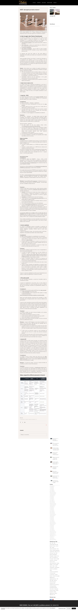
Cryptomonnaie (52, 551)
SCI (54, 594)
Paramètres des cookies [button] (62, 608)
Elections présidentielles (53, 554)
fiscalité (26, 419)
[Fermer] (76, 608)
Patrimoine (55, 580)
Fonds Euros (51, 560)
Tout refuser (68, 608)
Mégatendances (52, 577)
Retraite (55, 591)
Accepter (74, 608)
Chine (57, 548)
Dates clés (56, 551)
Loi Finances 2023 (52, 573)
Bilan (57, 544)
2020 (50, 543)
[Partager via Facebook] (20, 422)
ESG (56, 553)
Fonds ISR (55, 560)
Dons (54, 553)
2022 (52, 543)
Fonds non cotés (52, 561)
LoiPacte (56, 574)
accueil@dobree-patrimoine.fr (44, 605)
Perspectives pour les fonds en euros (55, 584)
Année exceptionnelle (53, 544)
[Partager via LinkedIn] (24, 422)
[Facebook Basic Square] (50, 599)
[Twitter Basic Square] (51, 599)
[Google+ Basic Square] (53, 599)
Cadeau (53, 547)
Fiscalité (58, 558)
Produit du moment (52, 590)
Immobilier (56, 564)
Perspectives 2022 (52, 583)
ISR (54, 564)
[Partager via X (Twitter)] (22, 422)
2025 (54, 543)
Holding (58, 563)
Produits (57, 590)
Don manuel (51, 553)
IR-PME (51, 564)
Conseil (51, 550)
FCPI (50, 557)
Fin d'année (51, 558)
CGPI (50, 547)
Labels (51, 570)
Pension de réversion (53, 581)
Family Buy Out (55, 557)
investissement (22, 419)
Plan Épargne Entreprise (53, 587)
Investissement (52, 567)
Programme (51, 591)
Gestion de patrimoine (53, 563)
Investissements (57, 567)
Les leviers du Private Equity (54, 571)
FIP (52, 557)
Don (58, 551)
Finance (55, 558)
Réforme (56, 593)
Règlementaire (52, 593)
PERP (52, 580)
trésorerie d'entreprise (31, 419)
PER (50, 580)
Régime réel (51, 594)
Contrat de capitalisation (55, 550)
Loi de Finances (52, 574)
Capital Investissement (53, 548)
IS (36, 419)
